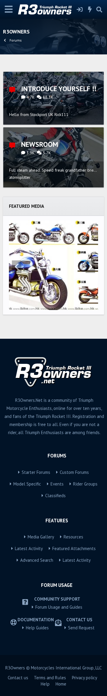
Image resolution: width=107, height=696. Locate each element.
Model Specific (27, 484)
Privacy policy (84, 677)
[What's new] (90, 10)
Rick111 (61, 114)
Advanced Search (36, 560)
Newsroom (39, 144)
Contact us (18, 677)
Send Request (81, 628)
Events (57, 484)
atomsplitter (20, 177)
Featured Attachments (74, 548)
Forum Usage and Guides (58, 607)
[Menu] (9, 9)
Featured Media (26, 206)
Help (45, 684)
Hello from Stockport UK (31, 114)
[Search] (99, 10)
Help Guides (37, 628)
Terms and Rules (50, 677)
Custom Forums (74, 472)
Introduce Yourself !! (58, 88)
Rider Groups (85, 484)
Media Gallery (41, 537)
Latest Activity (29, 548)
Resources (73, 537)
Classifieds (55, 495)
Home (61, 684)
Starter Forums (36, 472)
